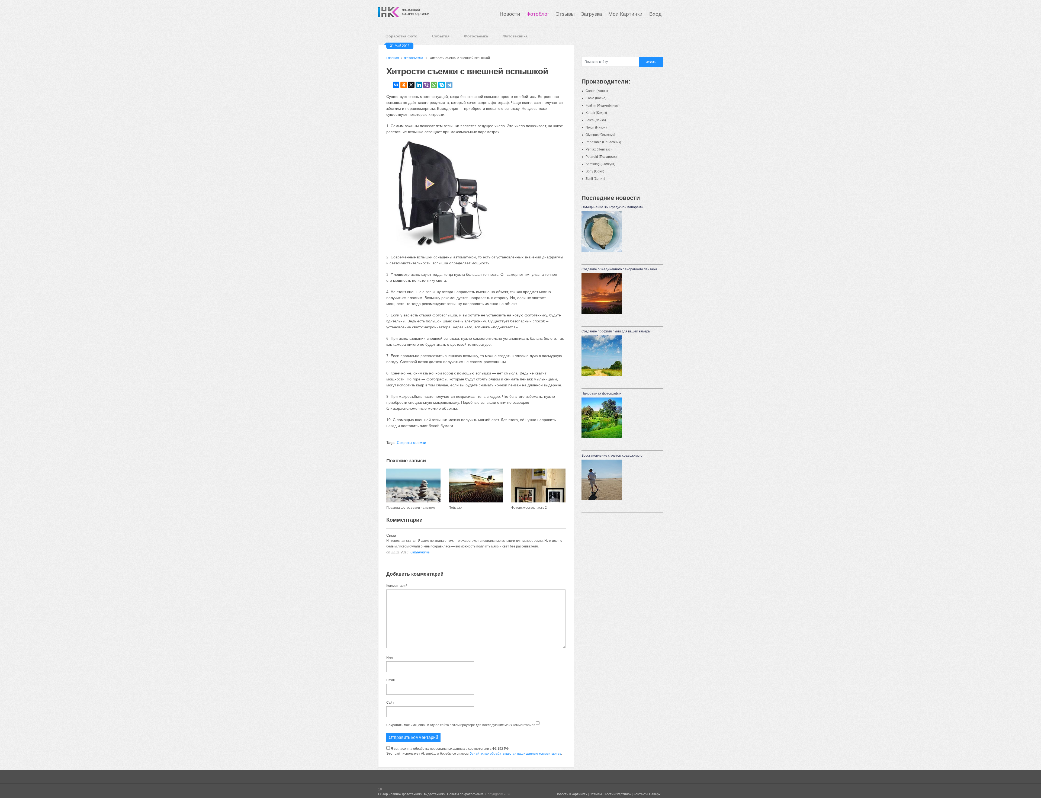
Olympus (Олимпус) (600, 135)
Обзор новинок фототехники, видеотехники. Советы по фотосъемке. (431, 794)
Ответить (420, 552)
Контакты (641, 794)
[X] (411, 85)
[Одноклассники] (403, 85)
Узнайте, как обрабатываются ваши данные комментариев (515, 753)
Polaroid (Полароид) (601, 157)
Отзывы (565, 14)
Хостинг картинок (617, 794)
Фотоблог (537, 14)
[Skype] (441, 85)
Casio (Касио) (596, 98)
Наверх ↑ (656, 794)
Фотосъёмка (476, 36)
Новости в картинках (571, 794)
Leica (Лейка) (596, 120)
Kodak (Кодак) (596, 113)
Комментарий (396, 586)
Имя (389, 657)
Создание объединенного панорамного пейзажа (619, 269)
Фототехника (515, 36)
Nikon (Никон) (596, 127)
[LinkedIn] (419, 85)
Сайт (390, 702)
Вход (655, 14)
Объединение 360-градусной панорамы (612, 207)
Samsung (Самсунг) (600, 164)
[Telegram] (449, 85)
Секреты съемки (411, 442)
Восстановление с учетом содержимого (611, 455)
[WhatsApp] (434, 85)
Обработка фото (401, 36)
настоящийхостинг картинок (415, 11)
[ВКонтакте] (396, 85)
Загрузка (591, 14)
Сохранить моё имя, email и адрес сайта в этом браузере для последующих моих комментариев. (461, 725)
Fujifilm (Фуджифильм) (602, 105)
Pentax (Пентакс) (599, 149)
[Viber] (426, 85)
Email (390, 680)
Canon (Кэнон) (597, 91)
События (440, 36)
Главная (392, 58)
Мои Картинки (626, 14)
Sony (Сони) (595, 171)
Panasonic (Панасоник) (603, 142)
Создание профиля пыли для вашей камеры (616, 331)
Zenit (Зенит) (595, 179)
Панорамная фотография (601, 393)
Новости (510, 14)
